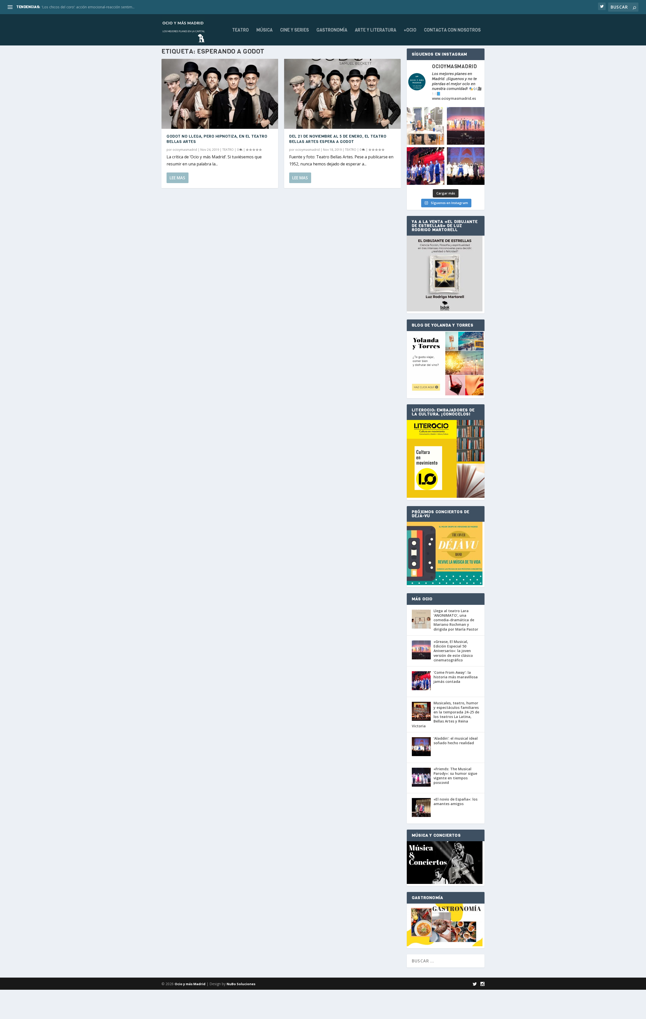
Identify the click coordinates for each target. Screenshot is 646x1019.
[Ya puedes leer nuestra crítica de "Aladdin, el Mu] (465, 166)
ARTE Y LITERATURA (375, 30)
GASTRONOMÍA (331, 30)
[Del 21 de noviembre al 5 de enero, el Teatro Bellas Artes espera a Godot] (342, 94)
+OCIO (410, 30)
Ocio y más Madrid (190, 984)
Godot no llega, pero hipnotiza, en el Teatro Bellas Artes (217, 139)
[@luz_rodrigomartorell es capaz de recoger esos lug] (425, 126)
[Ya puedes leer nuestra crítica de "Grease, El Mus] (465, 126)
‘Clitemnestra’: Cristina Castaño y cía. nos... (76, 7)
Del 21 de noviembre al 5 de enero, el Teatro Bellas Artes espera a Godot (337, 139)
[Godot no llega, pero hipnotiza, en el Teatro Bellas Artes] (220, 94)
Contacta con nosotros (452, 30)
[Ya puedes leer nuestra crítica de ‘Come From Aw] (425, 166)
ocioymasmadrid (185, 149)
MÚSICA (264, 30)
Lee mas (177, 178)
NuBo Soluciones (241, 984)
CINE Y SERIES (294, 30)
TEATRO (240, 30)
